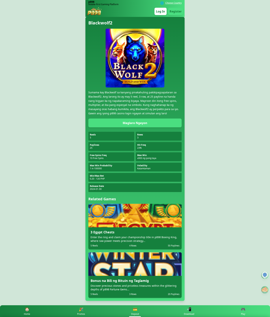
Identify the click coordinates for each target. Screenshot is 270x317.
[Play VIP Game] (265, 289)
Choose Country (173, 2)
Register (176, 11)
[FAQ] (265, 275)
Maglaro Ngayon (135, 123)
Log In (160, 11)
